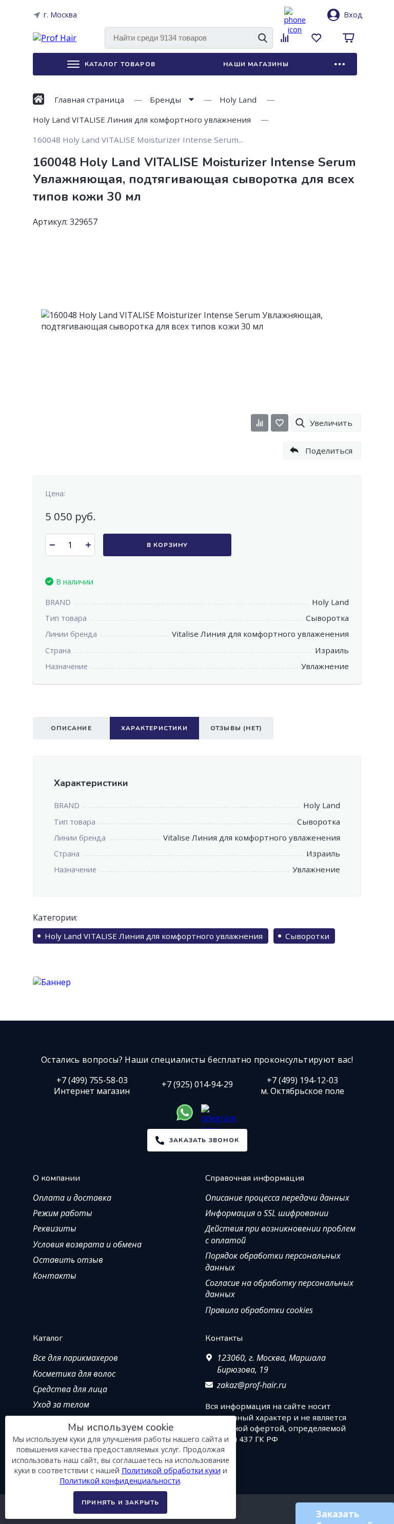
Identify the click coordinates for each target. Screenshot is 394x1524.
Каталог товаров (120, 64)
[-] (52, 545)
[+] (88, 545)
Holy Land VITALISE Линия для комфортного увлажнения (154, 936)
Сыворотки (307, 936)
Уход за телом (61, 1404)
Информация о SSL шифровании (266, 1213)
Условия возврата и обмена (87, 1244)
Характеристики (154, 728)
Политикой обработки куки (171, 1470)
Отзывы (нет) (236, 728)
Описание (71, 728)
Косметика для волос (74, 1373)
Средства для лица (70, 1389)
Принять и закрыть (120, 1502)
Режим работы (62, 1213)
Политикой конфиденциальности (120, 1481)
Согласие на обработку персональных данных (279, 1288)
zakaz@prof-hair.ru (251, 1385)
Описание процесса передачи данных (277, 1197)
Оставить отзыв (68, 1259)
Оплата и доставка (72, 1197)
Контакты (54, 1275)
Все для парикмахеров (75, 1357)
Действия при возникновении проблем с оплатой (280, 1234)
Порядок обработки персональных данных (273, 1261)
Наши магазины (256, 64)
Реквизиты (54, 1228)
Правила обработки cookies (259, 1310)
